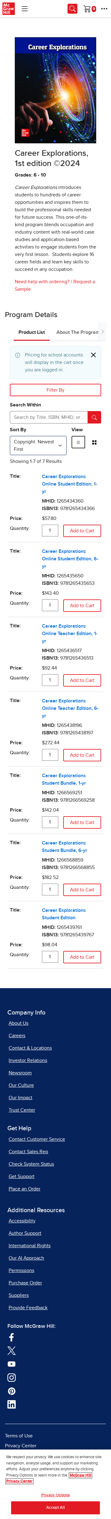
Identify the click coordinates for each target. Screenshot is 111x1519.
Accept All (55, 1508)
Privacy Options (55, 1495)
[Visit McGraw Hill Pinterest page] (11, 1390)
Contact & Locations (30, 1048)
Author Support (25, 1233)
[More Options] (104, 8)
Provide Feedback (28, 1307)
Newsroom (20, 1072)
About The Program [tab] (78, 332)
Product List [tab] (31, 332)
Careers (17, 1035)
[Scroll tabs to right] (102, 331)
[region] (55, 1484)
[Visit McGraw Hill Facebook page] (11, 1336)
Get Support (22, 1176)
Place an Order (24, 1188)
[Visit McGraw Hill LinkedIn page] (11, 1404)
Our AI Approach (26, 1258)
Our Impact (20, 1097)
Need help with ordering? (42, 281)
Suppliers (19, 1295)
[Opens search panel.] (72, 9)
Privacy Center (20, 1445)
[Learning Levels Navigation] (25, 9)
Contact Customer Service (37, 1139)
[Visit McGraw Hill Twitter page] (11, 1350)
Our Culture (21, 1085)
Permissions (21, 1270)
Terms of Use (19, 1435)
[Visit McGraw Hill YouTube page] (11, 1363)
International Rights (30, 1245)
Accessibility (22, 1220)
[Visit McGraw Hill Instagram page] (11, 1377)
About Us (18, 1023)
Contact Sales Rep (28, 1151)
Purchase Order (25, 1282)
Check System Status (31, 1164)
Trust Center (22, 1110)
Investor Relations (28, 1060)
